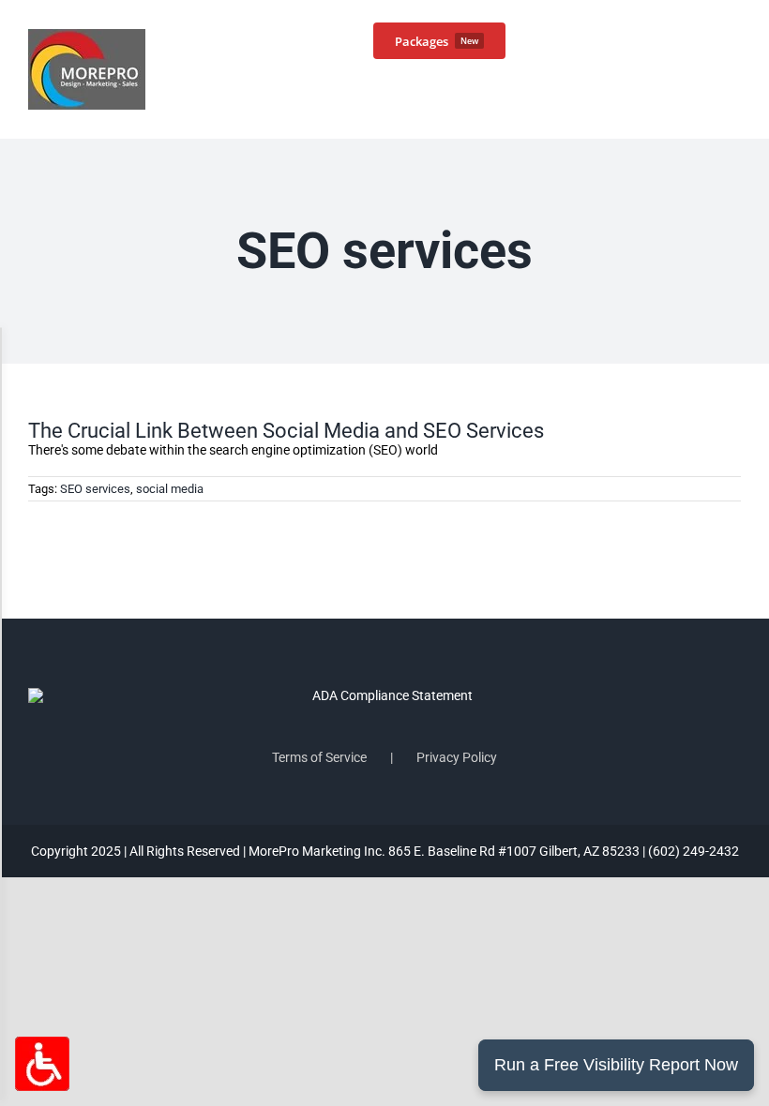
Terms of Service (319, 757)
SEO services (95, 489)
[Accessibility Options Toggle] (42, 1064)
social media (170, 489)
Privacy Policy (456, 757)
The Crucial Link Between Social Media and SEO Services (286, 430)
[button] (710, 39)
